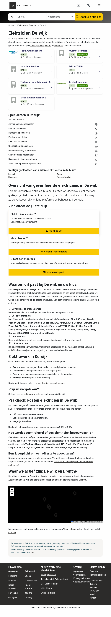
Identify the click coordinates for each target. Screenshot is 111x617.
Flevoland (13, 593)
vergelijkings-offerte (30, 394)
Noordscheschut (64, 177)
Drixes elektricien (48, 593)
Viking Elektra (46, 588)
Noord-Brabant (28, 587)
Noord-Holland (12, 587)
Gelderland (30, 571)
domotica (58, 45)
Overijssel (13, 597)
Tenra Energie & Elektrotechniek (54, 579)
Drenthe (82, 479)
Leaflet (75, 522)
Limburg (28, 597)
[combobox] (59, 17)
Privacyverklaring (81, 578)
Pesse (59, 174)
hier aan (12, 532)
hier (32, 552)
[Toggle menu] (99, 5)
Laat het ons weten (73, 529)
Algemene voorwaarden (79, 573)
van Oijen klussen (48, 575)
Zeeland (28, 593)
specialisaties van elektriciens (50, 383)
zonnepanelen (37, 45)
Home (11, 25)
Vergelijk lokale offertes (55, 251)
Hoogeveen (13, 177)
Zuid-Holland (31, 580)
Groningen (13, 571)
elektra (48, 45)
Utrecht (28, 576)
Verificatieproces (98, 575)
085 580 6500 (55, 231)
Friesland (12, 576)
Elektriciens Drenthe (26, 25)
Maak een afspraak (56, 272)
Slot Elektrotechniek (49, 584)
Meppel (11, 174)
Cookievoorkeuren (82, 581)
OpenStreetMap (87, 522)
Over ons (94, 571)
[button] (49, 507)
